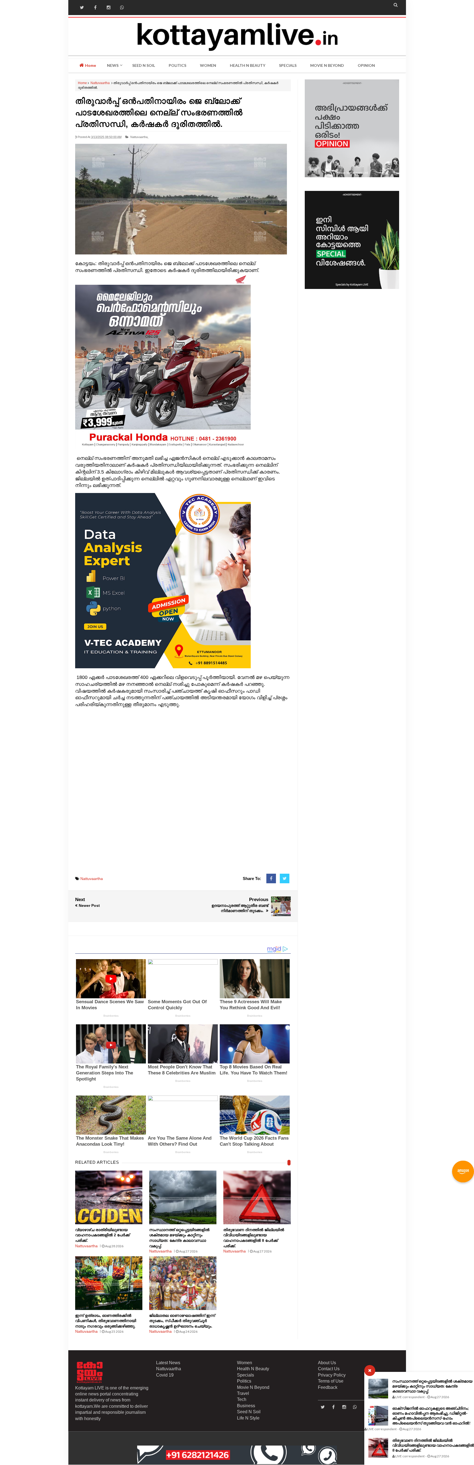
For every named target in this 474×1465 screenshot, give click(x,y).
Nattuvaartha (100, 83)
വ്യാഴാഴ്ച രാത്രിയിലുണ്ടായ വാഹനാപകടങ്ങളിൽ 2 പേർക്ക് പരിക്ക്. (102, 1235)
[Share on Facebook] (271, 878)
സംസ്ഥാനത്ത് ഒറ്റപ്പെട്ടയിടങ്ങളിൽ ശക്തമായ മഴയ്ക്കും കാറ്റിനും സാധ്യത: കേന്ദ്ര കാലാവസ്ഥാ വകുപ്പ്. (432, 1386)
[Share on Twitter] (284, 878)
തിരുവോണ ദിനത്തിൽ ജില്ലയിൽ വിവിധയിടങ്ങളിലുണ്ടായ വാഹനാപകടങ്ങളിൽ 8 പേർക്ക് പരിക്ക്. (433, 1445)
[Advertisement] (183, 794)
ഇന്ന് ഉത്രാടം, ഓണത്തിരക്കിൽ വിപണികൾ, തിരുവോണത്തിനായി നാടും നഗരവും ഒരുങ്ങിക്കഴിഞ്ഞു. (105, 1320)
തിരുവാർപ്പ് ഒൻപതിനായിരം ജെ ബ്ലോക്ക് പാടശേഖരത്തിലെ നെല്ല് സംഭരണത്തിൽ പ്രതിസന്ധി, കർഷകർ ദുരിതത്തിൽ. (158, 112)
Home (90, 65)
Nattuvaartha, (139, 137)
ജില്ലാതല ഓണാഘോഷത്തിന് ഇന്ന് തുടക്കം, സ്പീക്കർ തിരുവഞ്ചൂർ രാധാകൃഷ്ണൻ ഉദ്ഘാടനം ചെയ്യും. (182, 1320)
